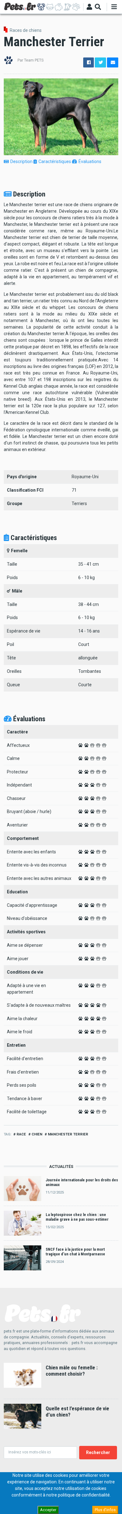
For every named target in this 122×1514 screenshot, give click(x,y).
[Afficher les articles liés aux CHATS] (50, 7)
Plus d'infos (105, 1509)
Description (21, 161)
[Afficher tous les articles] (76, 7)
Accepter (48, 1509)
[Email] (112, 62)
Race (21, 1134)
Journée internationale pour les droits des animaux (82, 1182)
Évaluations (90, 161)
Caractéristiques (54, 161)
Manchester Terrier (68, 1134)
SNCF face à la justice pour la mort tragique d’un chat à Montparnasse (75, 1251)
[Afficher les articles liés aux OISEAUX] (67, 7)
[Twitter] (100, 62)
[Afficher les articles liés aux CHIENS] (41, 7)
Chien (37, 1134)
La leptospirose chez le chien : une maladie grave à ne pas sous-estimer (77, 1217)
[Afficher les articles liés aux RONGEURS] (59, 7)
